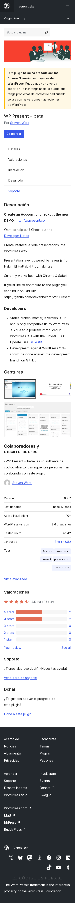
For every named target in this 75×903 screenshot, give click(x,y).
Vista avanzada (15, 579)
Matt (9, 815)
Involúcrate (48, 774)
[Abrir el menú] (68, 6)
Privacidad (12, 760)
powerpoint (62, 551)
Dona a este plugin (17, 714)
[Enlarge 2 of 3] (66, 384)
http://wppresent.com (31, 220)
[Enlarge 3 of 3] (66, 408)
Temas (44, 746)
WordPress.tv (16, 795)
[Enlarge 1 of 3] (31, 384)
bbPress (12, 822)
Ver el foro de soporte (20, 678)
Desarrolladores (15, 788)
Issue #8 (35, 342)
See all (66, 648)
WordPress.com (17, 808)
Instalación (16, 170)
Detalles (14, 149)
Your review (12, 648)
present (46, 559)
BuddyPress (15, 829)
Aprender (10, 774)
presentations (61, 567)
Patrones (46, 760)
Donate (47, 788)
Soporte (14, 191)
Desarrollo (15, 180)
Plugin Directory (14, 18)
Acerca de (11, 739)
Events (45, 781)
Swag (46, 795)
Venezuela (20, 848)
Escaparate (48, 739)
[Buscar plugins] (46, 32)
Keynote (47, 551)
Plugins (45, 753)
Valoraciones (17, 160)
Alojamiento (12, 753)
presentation (61, 559)
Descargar (14, 133)
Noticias (10, 746)
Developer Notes (16, 236)
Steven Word (19, 123)
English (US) (63, 541)
